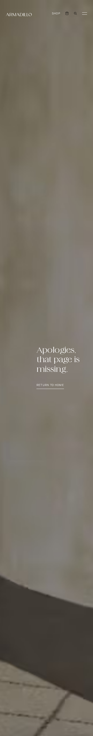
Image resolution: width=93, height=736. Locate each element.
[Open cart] (67, 13)
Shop (56, 13)
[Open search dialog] (75, 13)
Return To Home (50, 385)
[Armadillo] (19, 14)
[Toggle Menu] (84, 13)
